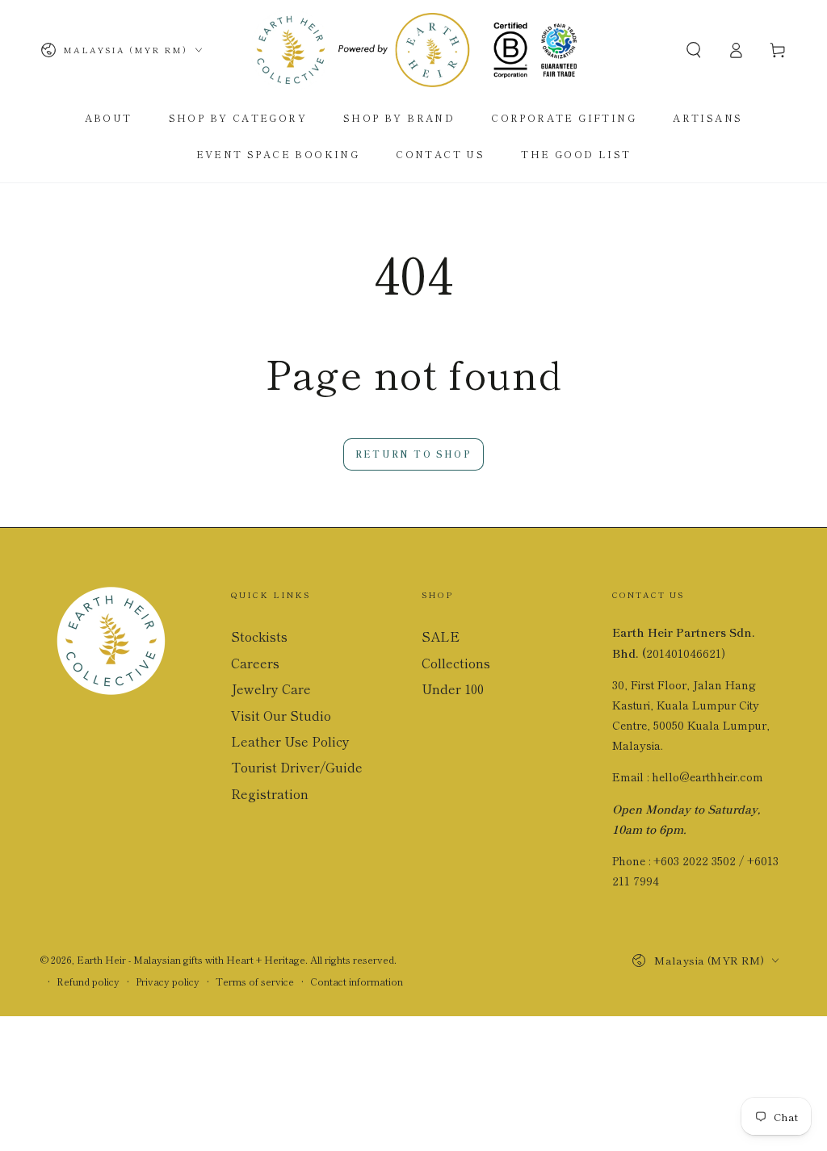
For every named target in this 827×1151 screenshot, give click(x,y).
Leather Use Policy (290, 741)
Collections (456, 662)
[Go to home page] (413, 50)
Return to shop (413, 453)
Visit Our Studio (281, 715)
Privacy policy (167, 981)
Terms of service (255, 981)
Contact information (356, 981)
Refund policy (88, 981)
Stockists (259, 636)
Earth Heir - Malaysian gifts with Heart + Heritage (191, 959)
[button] (694, 50)
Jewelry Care (271, 688)
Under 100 (453, 688)
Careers (255, 662)
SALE (441, 636)
